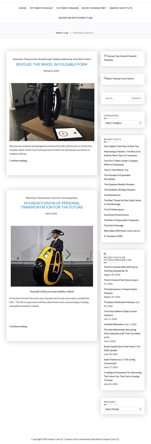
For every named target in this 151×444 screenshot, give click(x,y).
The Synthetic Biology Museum (119, 189)
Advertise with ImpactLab (75, 17)
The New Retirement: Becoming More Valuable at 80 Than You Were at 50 (122, 333)
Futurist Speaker (67, 8)
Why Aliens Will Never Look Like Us (122, 230)
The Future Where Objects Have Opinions (120, 313)
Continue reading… (19, 160)
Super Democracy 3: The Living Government (119, 361)
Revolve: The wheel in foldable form (51, 64)
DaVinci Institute (120, 8)
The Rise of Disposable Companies (121, 220)
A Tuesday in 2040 (113, 236)
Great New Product (82, 59)
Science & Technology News (65, 198)
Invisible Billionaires (114, 324)
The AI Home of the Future (117, 279)
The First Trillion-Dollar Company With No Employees (121, 162)
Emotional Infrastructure (116, 214)
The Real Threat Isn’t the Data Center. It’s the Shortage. (122, 202)
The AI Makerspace (114, 209)
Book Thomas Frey (94, 8)
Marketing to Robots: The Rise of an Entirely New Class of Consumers (122, 153)
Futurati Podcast (41, 8)
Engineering (66, 59)
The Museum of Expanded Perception (117, 177)
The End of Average (114, 225)
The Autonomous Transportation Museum (120, 291)
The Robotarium (112, 194)
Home (22, 8)
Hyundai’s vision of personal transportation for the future (52, 205)
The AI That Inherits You (116, 169)
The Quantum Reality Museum (119, 184)
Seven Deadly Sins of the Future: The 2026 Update (122, 348)
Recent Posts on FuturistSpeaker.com (117, 258)
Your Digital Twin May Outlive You (121, 146)
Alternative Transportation (25, 59)
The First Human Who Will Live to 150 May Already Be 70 (121, 268)
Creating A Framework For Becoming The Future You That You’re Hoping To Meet (123, 376)
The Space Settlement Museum (119, 302)
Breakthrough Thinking (49, 59)
